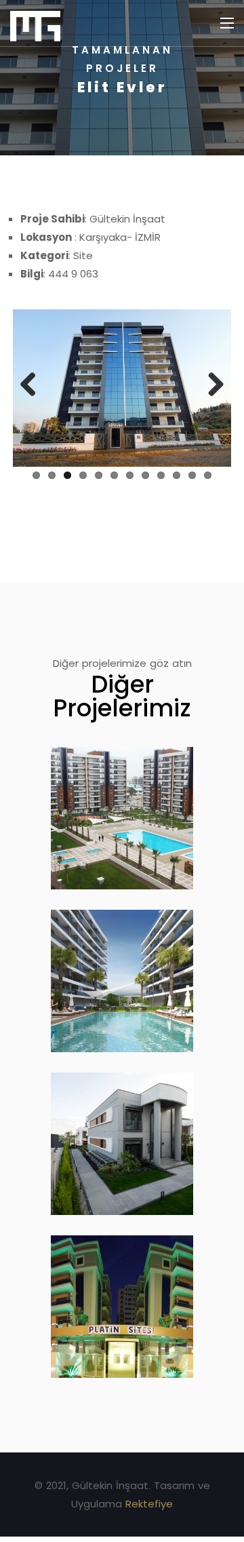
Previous (33, 385)
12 (207, 475)
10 (176, 475)
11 (192, 475)
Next (210, 385)
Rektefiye (149, 1504)
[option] (122, 77)
